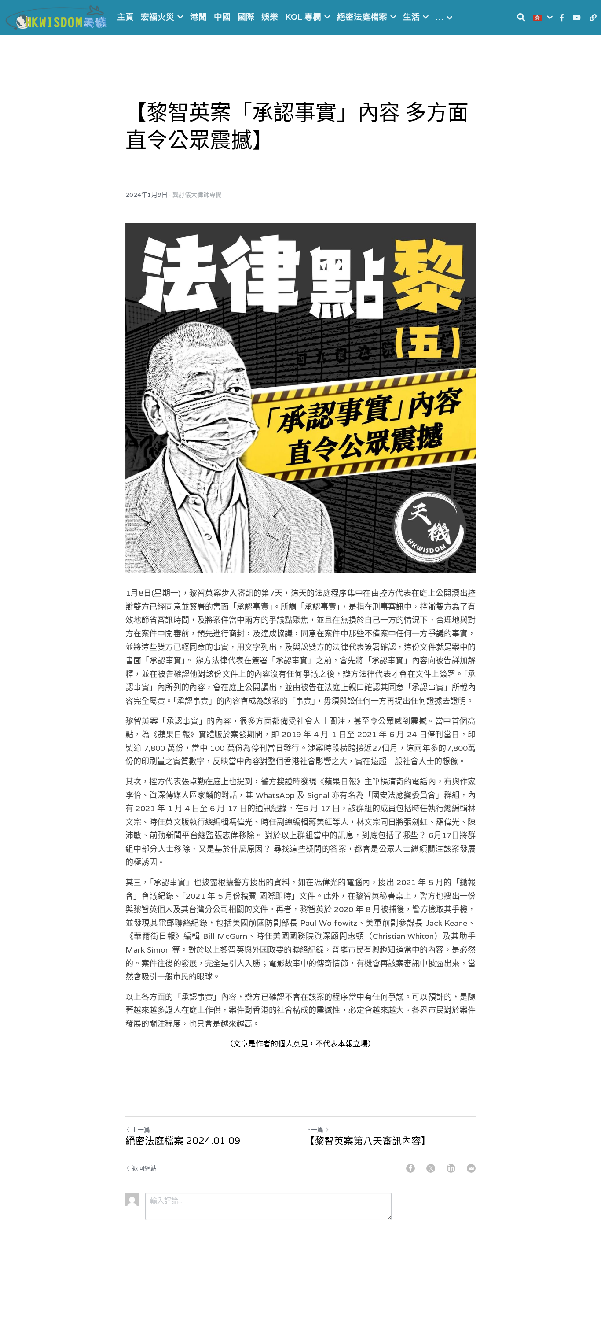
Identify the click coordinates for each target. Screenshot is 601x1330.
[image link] (57, 16)
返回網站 (144, 1168)
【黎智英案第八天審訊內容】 (368, 1141)
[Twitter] (430, 1168)
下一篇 (314, 1130)
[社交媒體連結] (562, 17)
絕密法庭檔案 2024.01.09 (183, 1141)
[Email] (471, 1168)
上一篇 (141, 1130)
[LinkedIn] (451, 1168)
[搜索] (521, 17)
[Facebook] (410, 1168)
